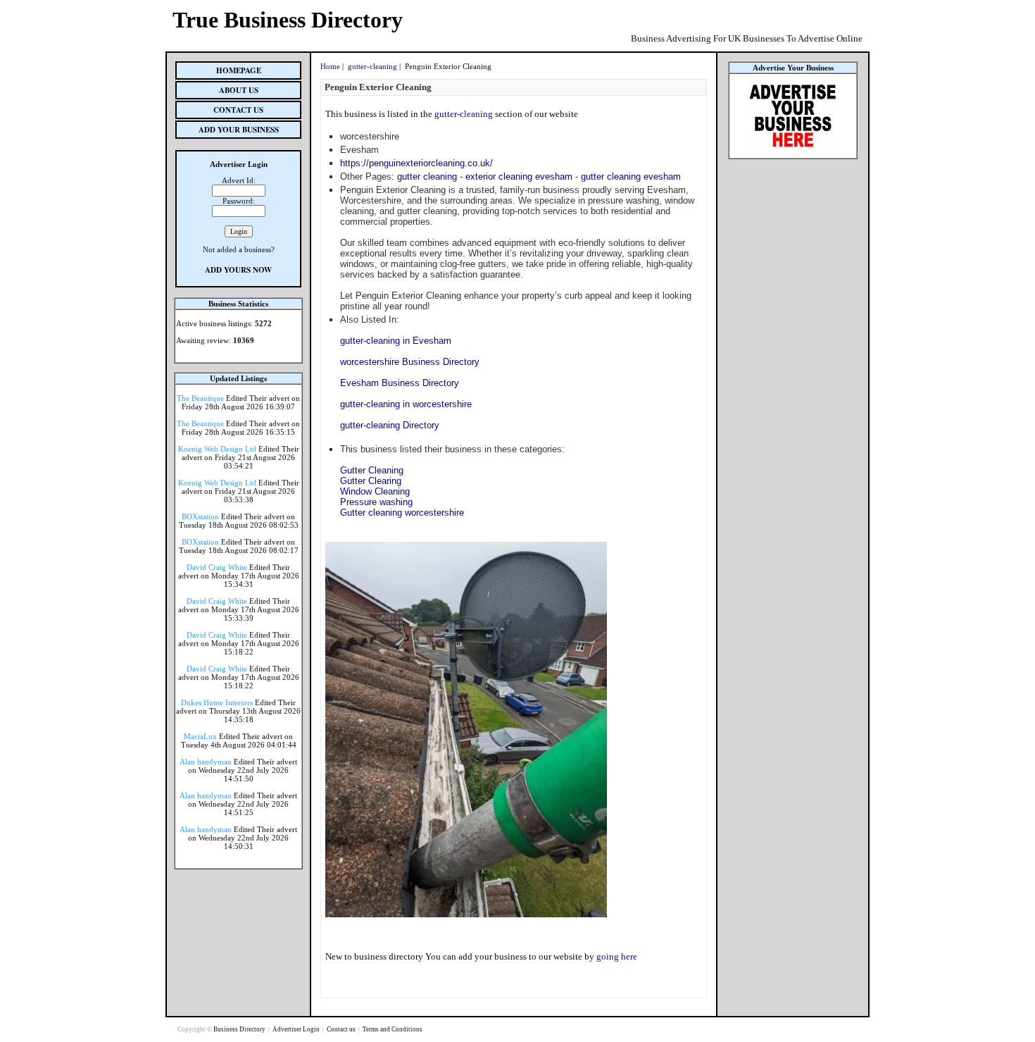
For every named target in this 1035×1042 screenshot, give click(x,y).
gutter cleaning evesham (631, 176)
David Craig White (217, 567)
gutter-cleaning (372, 66)
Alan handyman (206, 761)
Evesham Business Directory (399, 383)
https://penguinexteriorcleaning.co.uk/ (416, 163)
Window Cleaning (375, 491)
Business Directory (240, 1029)
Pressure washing (376, 502)
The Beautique (200, 398)
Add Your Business (239, 129)
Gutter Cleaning (371, 470)
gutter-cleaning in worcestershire (406, 404)
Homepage (238, 70)
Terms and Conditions (392, 1029)
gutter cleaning (427, 176)
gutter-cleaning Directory (389, 425)
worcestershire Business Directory (409, 361)
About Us (238, 90)
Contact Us (238, 110)
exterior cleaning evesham (518, 176)
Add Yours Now (238, 269)
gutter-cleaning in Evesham (395, 340)
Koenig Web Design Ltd (217, 449)
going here (616, 956)
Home (330, 66)
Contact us (342, 1029)
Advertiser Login (296, 1029)
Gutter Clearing (370, 481)
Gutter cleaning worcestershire (402, 512)
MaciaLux (200, 736)
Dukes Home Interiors (217, 702)
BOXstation (200, 516)
